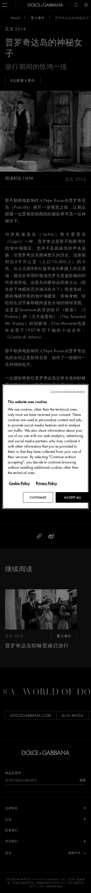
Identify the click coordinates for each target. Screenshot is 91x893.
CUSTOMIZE (38, 497)
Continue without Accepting (68, 391)
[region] (45, 446)
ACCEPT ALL (72, 497)
